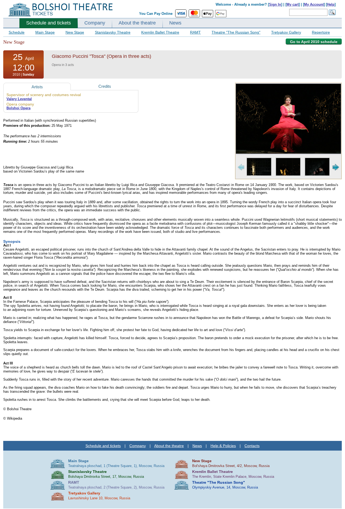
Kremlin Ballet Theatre (160, 32)
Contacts (252, 446)
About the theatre (137, 23)
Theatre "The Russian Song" (236, 32)
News (175, 23)
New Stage (74, 32)
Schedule (17, 32)
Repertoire (321, 32)
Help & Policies (223, 446)
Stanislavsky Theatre (112, 32)
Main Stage (45, 32)
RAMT (195, 32)
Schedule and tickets (48, 23)
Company (94, 23)
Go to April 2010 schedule (313, 42)
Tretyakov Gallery (286, 32)
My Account (314, 4)
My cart (293, 4)
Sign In (275, 4)
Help (330, 4)
